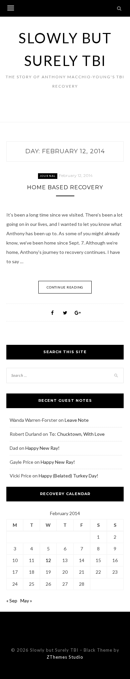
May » (26, 600)
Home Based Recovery (65, 187)
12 (48, 560)
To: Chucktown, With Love (77, 434)
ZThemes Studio (65, 657)
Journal (48, 176)
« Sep (11, 600)
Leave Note (77, 420)
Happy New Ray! (42, 448)
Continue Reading (65, 287)
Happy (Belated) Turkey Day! (68, 475)
